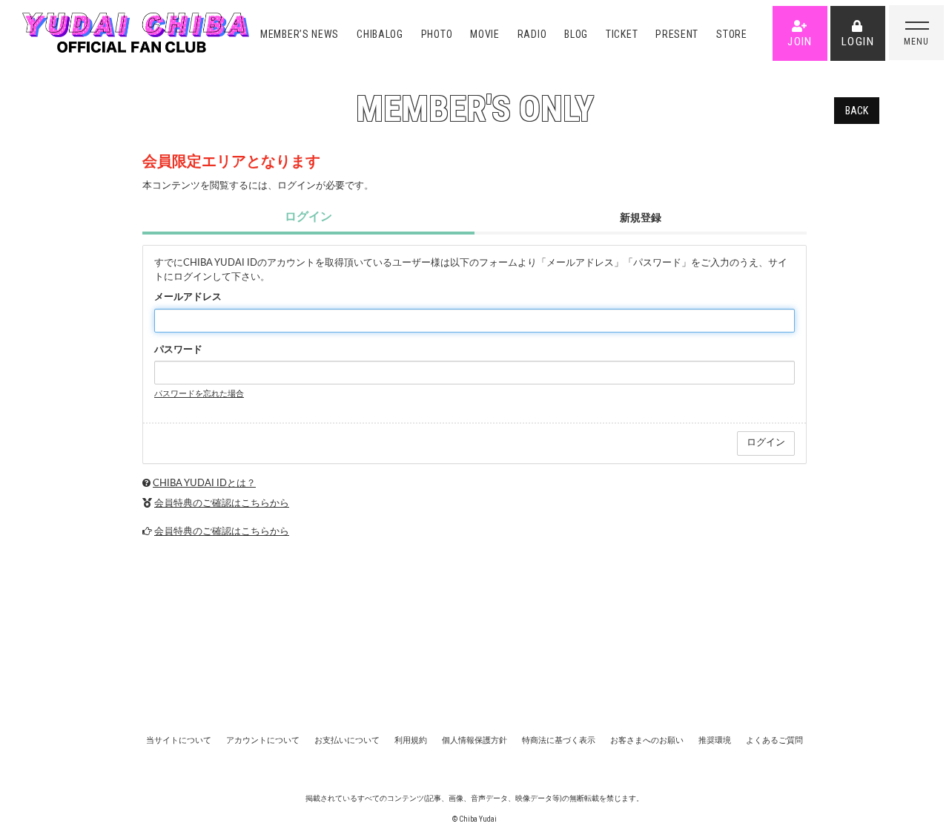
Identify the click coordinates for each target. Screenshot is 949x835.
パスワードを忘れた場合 (199, 394)
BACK (856, 111)
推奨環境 (714, 740)
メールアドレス (188, 297)
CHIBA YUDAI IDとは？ (204, 483)
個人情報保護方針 (474, 740)
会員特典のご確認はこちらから (221, 503)
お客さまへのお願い (647, 740)
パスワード (178, 350)
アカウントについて (263, 740)
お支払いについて (347, 740)
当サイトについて (178, 740)
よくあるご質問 (774, 740)
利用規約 (410, 740)
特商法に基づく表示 (558, 740)
